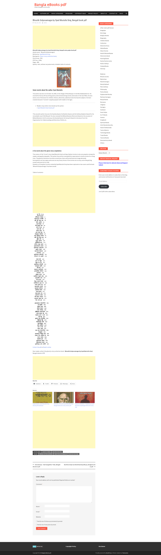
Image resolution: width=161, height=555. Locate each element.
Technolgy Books (105, 133)
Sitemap (102, 68)
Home (36, 13)
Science (102, 117)
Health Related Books (106, 53)
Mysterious (103, 79)
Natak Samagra (104, 81)
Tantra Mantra (104, 130)
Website (38, 517)
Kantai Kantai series (106, 61)
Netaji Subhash (104, 84)
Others (102, 143)
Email (38, 512)
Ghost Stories (46, 451)
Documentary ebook (106, 140)
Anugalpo (103, 30)
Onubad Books (104, 66)
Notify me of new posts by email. (46, 524)
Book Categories (57, 13)
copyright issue (80, 13)
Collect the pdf (37, 347)
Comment (39, 484)
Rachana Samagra (105, 97)
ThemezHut (125, 553)
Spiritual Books (104, 122)
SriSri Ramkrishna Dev (106, 125)
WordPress (109, 553)
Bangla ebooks (104, 35)
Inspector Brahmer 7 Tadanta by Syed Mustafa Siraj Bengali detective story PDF (84, 405)
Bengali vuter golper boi (46, 454)
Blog (121, 13)
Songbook (103, 120)
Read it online (47, 347)
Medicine (102, 74)
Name (38, 506)
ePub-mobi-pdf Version (107, 28)
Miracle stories (104, 76)
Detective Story (104, 46)
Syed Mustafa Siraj (45, 54)
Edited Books (104, 48)
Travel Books (104, 135)
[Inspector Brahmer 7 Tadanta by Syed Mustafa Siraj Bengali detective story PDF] (85, 397)
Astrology (103, 33)
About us (104, 13)
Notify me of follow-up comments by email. (50, 521)
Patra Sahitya (104, 87)
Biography (103, 38)
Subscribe (104, 186)
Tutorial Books (104, 138)
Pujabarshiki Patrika (106, 94)
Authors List (44, 13)
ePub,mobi (69, 13)
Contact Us (113, 13)
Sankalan (103, 110)
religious (102, 104)
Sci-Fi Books (103, 115)
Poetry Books (104, 92)
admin (45, 22)
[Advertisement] (64, 37)
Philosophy (103, 89)
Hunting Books (104, 58)
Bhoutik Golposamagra (61, 454)
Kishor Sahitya (104, 63)
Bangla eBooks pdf (50, 4)
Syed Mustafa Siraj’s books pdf (46, 108)
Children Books (104, 40)
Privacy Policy (93, 13)
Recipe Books (104, 99)
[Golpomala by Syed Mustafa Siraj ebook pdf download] (42, 397)
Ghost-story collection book (48, 56)
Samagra (102, 107)
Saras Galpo (103, 112)
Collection (103, 43)
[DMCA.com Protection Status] (38, 546)
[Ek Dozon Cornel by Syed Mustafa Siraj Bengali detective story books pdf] (63, 397)
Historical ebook (105, 56)
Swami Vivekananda (105, 127)
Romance (103, 102)
